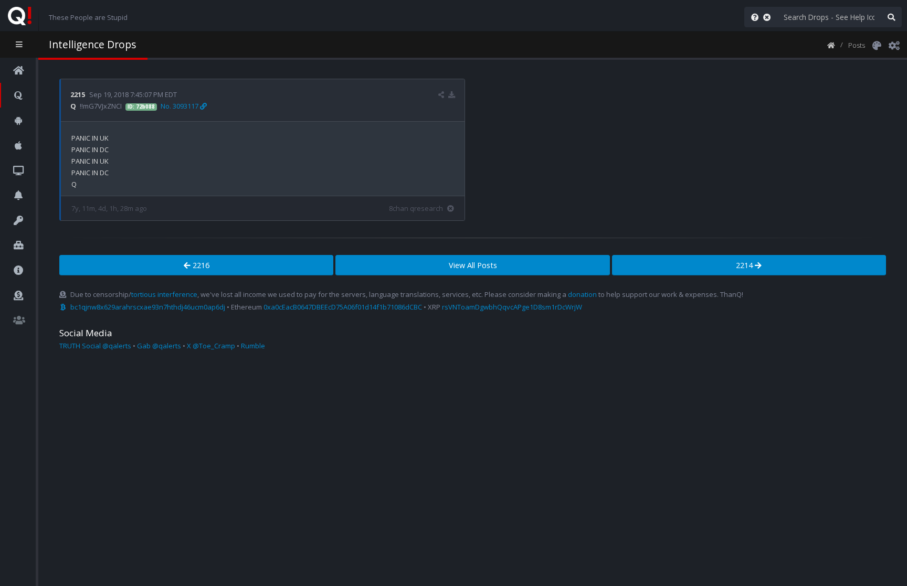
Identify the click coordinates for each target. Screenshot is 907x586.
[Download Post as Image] (451, 94)
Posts (856, 45)
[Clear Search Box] (769, 17)
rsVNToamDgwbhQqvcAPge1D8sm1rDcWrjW (512, 307)
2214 (745, 265)
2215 (77, 94)
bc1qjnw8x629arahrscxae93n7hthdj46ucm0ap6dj (147, 307)
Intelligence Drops (92, 44)
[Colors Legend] (876, 44)
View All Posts (473, 265)
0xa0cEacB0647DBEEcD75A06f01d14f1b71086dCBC (342, 307)
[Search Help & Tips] (752, 17)
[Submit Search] (891, 17)
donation (582, 294)
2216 (200, 265)
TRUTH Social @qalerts (95, 345)
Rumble (253, 345)
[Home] (831, 44)
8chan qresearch (416, 208)
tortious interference (164, 294)
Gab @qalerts (159, 345)
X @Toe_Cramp (211, 345)
